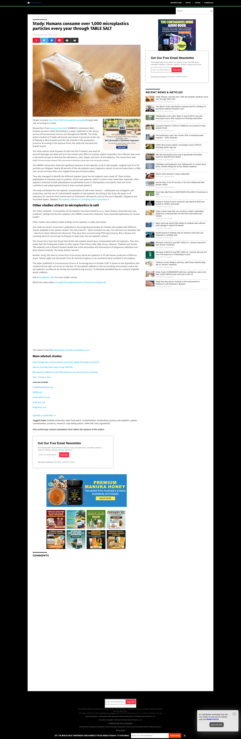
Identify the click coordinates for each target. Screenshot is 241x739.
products (51, 423)
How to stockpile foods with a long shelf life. (53, 367)
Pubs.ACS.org (39, 402)
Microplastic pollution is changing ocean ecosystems (83, 199)
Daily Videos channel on (71, 350)
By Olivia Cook (169, 102)
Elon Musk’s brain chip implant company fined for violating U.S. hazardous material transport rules (181, 107)
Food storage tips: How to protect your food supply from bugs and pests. (66, 362)
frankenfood (102, 420)
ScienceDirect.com (41, 397)
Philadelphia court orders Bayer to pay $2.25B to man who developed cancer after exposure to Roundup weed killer (179, 117)
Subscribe (175, 735)
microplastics (123, 420)
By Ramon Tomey (170, 121)
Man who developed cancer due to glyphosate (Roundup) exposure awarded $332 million (179, 156)
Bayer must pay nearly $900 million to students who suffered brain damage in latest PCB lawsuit (180, 224)
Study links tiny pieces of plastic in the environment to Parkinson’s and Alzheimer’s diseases (178, 283)
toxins (197, 3)
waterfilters (176, 3)
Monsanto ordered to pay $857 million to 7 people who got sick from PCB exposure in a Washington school (181, 253)
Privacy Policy (120, 730)
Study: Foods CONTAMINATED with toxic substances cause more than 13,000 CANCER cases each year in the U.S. (181, 273)
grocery (112, 420)
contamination (89, 420)
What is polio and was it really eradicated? (173, 174)
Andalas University (55, 420)
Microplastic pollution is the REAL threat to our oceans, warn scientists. (65, 372)
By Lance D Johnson (171, 140)
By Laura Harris (169, 150)
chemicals (208, 3)
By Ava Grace (169, 111)
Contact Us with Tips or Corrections (121, 723)
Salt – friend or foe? (42, 377)
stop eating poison (74, 423)
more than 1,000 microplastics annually (66, 120)
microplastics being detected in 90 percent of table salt (80, 282)
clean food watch (73, 420)
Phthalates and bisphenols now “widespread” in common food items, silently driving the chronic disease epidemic (181, 165)
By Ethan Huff (169, 160)
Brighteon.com (39, 407)
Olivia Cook (52, 35)
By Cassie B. (168, 228)
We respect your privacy (107, 713)
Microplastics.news (46, 277)
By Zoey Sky (169, 206)
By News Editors (169, 176)
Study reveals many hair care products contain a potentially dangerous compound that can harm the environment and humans (180, 213)
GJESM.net (37, 392)
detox (188, 3)
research (61, 423)
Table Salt (88, 423)
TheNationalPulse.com (43, 387)
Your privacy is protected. (45, 462)
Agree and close (216, 725)
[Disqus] (87, 590)
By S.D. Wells (168, 197)
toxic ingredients (102, 423)
